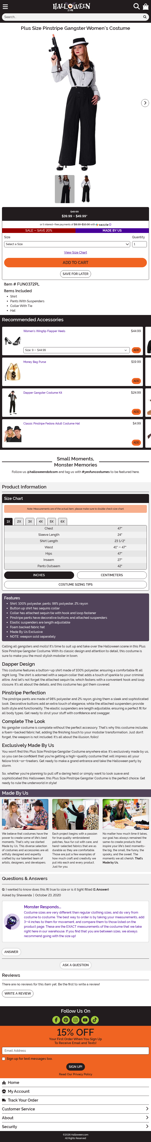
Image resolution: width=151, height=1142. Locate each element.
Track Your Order (23, 1100)
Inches (39, 575)
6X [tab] (62, 521)
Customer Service (18, 1109)
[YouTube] (85, 1020)
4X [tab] (41, 521)
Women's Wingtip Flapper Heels (44, 331)
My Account (18, 1091)
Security (9, 1126)
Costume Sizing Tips (76, 584)
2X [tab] (19, 521)
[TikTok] (95, 1020)
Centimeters (112, 575)
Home (13, 1082)
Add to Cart (75, 262)
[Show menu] (5, 6)
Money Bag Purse (34, 361)
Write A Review (18, 993)
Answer (11, 952)
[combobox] (71, 17)
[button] (146, 6)
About (7, 1118)
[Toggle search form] (137, 6)
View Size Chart (75, 252)
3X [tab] (30, 521)
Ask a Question (76, 965)
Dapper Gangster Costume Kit (42, 392)
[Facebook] (56, 1020)
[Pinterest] (66, 1020)
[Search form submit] (145, 17)
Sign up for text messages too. (29, 1059)
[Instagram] (75, 1020)
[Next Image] (145, 103)
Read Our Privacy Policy (75, 1074)
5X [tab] (51, 521)
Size (7, 237)
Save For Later (75, 274)
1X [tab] (8, 521)
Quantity (138, 237)
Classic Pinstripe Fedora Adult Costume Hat (51, 423)
